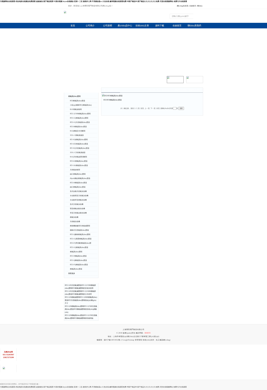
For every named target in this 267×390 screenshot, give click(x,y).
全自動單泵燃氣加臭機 (78, 200)
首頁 (158, 90)
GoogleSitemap (128, 340)
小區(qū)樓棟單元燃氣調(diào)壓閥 (81, 105)
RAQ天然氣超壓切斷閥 (78, 157)
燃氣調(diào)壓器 (76, 269)
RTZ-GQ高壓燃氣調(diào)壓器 (81, 239)
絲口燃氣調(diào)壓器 (78, 187)
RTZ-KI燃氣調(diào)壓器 (78, 161)
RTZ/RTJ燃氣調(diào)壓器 (112, 100)
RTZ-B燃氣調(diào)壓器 (78, 127)
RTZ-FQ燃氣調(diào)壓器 (79, 265)
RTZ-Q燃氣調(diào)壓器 (78, 260)
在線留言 (192, 6)
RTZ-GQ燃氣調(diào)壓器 (79, 247)
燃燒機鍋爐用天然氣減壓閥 (80, 226)
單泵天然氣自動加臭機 (78, 213)
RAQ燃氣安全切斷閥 (77, 131)
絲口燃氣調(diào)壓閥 (78, 174)
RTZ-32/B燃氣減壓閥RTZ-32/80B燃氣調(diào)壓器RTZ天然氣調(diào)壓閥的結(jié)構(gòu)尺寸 (81, 300)
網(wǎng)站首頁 (182, 6)
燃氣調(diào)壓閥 (74, 96)
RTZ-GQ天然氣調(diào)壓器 (80, 122)
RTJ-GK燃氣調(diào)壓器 (79, 165)
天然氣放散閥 (75, 170)
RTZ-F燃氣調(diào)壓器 (78, 256)
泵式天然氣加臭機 (76, 204)
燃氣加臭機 (74, 217)
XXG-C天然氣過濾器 (77, 152)
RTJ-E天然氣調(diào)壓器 (79, 144)
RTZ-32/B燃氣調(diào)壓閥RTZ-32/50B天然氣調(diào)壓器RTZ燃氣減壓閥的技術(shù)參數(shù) (81, 309)
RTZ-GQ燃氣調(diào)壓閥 (79, 118)
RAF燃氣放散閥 (76, 109)
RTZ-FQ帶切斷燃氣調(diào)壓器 (80, 243)
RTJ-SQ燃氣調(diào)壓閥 (79, 140)
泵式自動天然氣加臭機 (78, 191)
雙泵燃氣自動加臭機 (77, 209)
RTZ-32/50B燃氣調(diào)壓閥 (80, 114)
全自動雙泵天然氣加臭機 (79, 196)
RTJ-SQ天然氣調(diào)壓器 (79, 148)
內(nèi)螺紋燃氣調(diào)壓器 (80, 178)
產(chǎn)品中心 (167, 90)
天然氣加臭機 (75, 221)
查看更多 (71, 273)
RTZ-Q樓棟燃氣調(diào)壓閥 (80, 234)
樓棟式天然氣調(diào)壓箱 (79, 230)
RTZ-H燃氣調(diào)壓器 (78, 183)
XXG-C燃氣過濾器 (77, 135)
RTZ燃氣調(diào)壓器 (77, 101)
